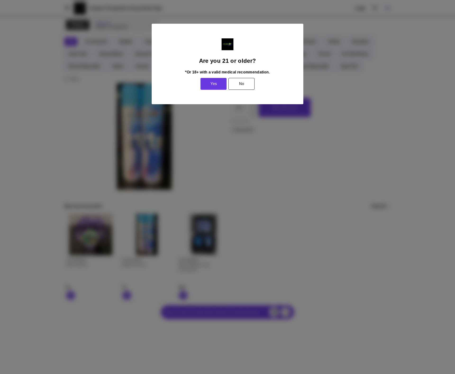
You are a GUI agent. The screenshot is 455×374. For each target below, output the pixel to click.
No (241, 84)
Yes (213, 84)
